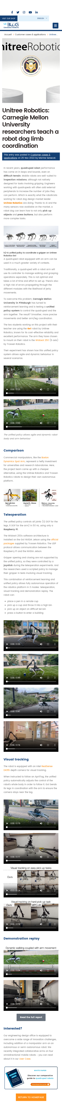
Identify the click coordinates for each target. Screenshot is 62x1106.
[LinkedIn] (36, 13)
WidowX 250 (42, 340)
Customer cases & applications (30, 34)
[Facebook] (12, 13)
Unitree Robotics (13, 203)
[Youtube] (30, 13)
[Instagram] (24, 13)
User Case (24, 1059)
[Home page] (11, 25)
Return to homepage (31, 1097)
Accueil (8, 34)
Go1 (29, 328)
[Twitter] (18, 13)
